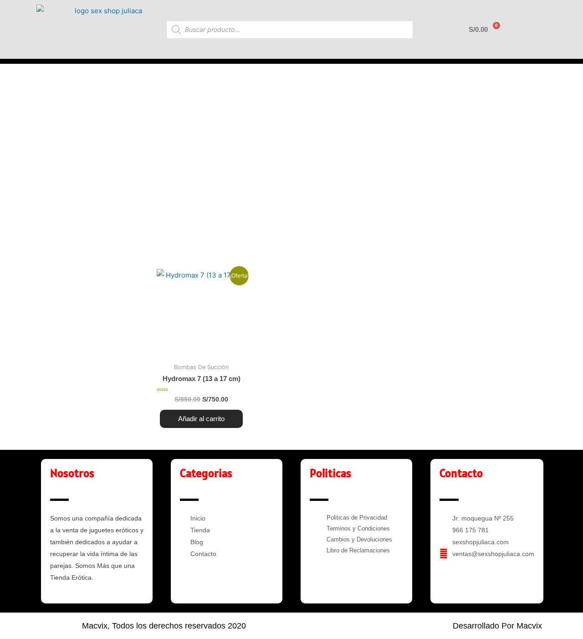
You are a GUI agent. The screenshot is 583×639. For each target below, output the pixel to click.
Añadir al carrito (201, 419)
